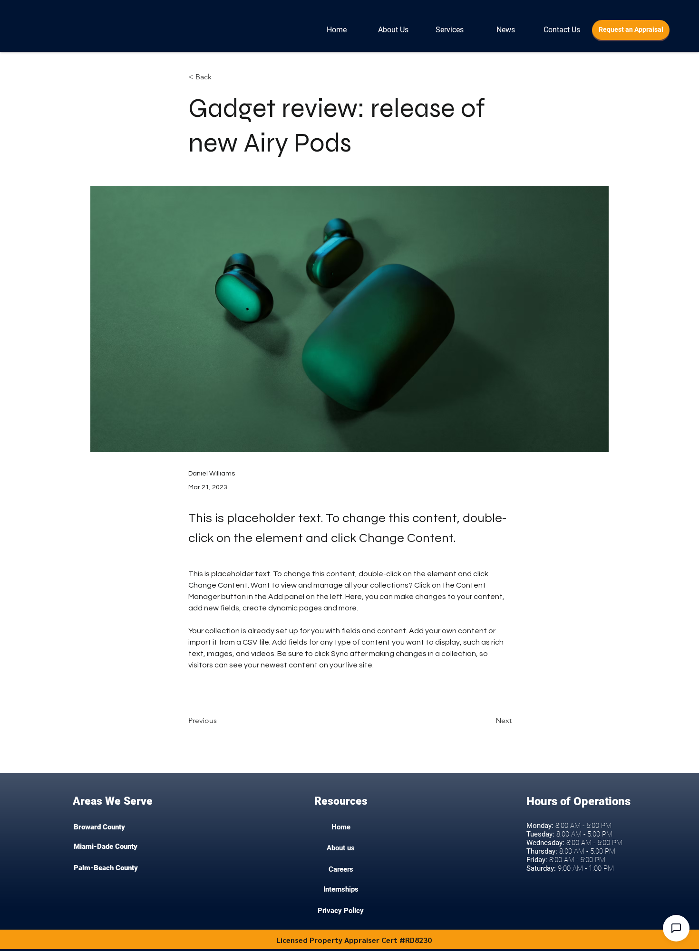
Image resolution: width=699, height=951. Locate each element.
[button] (562, 30)
